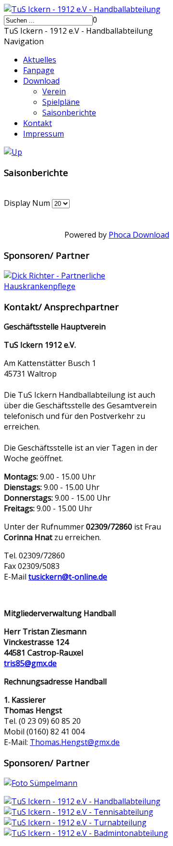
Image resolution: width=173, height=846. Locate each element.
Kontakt (37, 123)
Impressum (43, 133)
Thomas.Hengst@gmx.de (75, 742)
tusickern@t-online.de (67, 576)
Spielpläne (61, 102)
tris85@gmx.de (30, 663)
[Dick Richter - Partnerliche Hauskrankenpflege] (86, 286)
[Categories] (13, 152)
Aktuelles (39, 59)
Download (41, 81)
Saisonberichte (69, 112)
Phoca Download (139, 234)
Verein (54, 91)
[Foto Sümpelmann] (40, 783)
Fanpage (38, 70)
